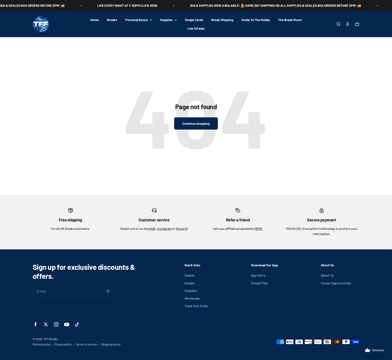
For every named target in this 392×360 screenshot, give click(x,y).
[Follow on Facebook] (35, 324)
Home (94, 20)
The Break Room (290, 20)
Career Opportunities (336, 283)
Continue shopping (196, 123)
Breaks (112, 20)
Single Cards (194, 20)
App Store (258, 275)
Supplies (166, 20)
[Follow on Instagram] (56, 324)
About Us (327, 275)
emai (151, 228)
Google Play (259, 283)
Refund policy (41, 344)
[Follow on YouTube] (66, 324)
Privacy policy (63, 344)
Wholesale (192, 298)
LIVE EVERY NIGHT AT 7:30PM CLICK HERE (119, 5)
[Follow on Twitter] (46, 324)
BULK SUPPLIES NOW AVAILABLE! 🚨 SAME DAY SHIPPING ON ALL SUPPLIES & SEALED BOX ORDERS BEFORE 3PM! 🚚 (267, 5)
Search (190, 275)
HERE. (258, 228)
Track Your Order (196, 306)
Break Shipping (222, 20)
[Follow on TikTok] (77, 324)
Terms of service (86, 344)
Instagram (164, 228)
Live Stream (196, 28)
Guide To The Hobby (256, 20)
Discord (181, 228)
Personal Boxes (136, 20)
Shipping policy (111, 344)
